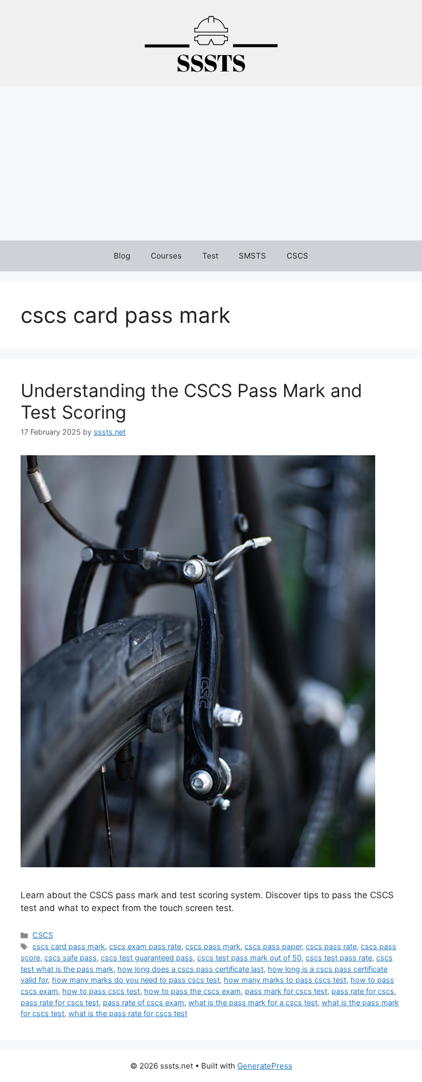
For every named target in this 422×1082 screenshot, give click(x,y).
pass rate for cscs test (60, 1002)
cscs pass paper (273, 946)
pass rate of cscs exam (143, 1002)
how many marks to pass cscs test (285, 979)
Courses (166, 256)
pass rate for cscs (362, 991)
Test (210, 256)
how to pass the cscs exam (192, 991)
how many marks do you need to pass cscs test (136, 979)
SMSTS (252, 256)
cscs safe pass (70, 957)
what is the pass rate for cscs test (127, 1013)
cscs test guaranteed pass (147, 957)
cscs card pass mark (68, 946)
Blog (122, 256)
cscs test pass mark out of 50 (249, 957)
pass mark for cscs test (286, 991)
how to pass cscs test (101, 991)
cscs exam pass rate (145, 946)
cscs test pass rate (339, 957)
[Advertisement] (211, 163)
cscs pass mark (212, 946)
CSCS (297, 256)
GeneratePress (264, 1066)
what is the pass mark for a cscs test (253, 1002)
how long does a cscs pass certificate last (190, 969)
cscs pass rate (331, 946)
